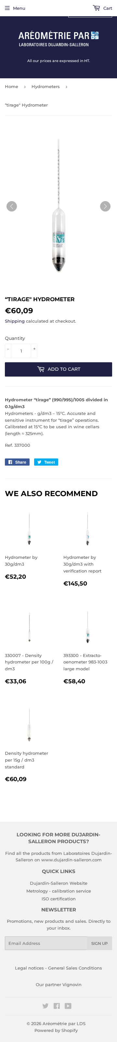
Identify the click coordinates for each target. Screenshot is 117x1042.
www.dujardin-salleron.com (71, 859)
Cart (107, 8)
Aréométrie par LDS (64, 1023)
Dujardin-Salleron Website (58, 883)
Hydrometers (46, 86)
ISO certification (59, 898)
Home (11, 86)
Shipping (15, 321)
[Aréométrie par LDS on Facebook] (56, 1007)
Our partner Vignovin (59, 984)
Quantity (15, 338)
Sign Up (99, 943)
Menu (19, 8)
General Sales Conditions (75, 968)
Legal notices (29, 968)
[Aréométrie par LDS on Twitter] (45, 1007)
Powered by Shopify (56, 1030)
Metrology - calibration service (58, 891)
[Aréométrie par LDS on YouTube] (68, 1007)
